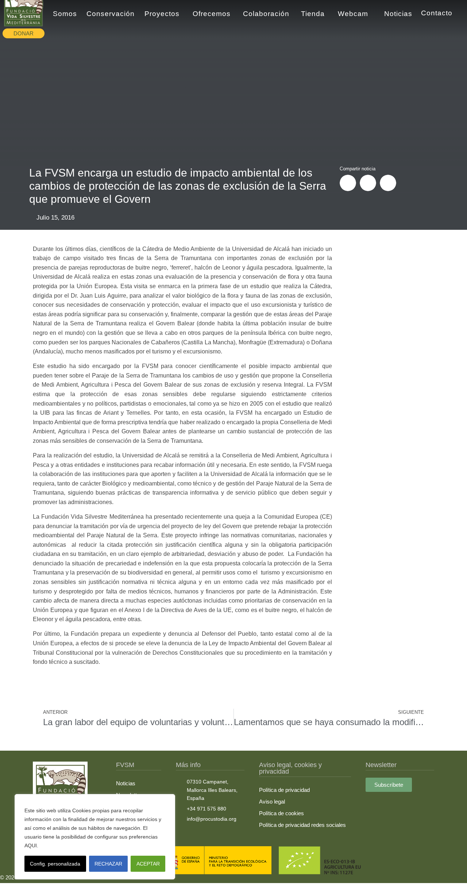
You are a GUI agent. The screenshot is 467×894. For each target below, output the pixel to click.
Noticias (125, 783)
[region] (95, 836)
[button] (348, 183)
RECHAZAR (108, 864)
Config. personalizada (55, 864)
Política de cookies (281, 813)
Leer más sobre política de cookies (82, 845)
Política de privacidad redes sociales (302, 825)
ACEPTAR (148, 864)
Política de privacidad (284, 790)
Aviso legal (272, 801)
